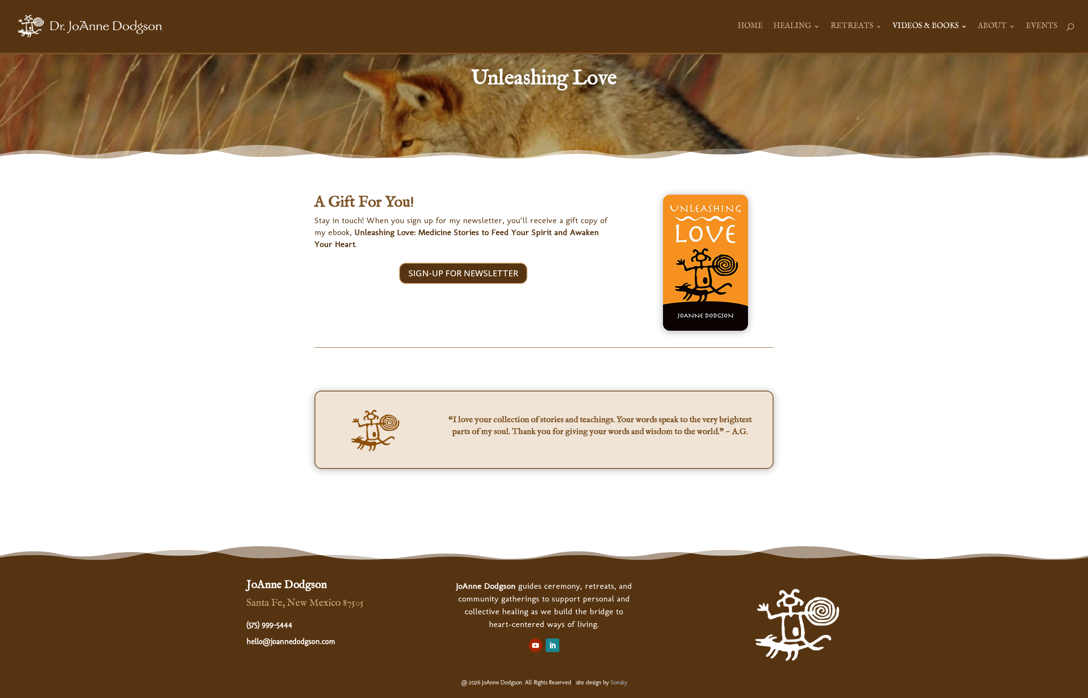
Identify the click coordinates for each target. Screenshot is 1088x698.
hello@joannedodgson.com (290, 641)
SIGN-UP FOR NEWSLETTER (463, 273)
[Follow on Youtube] (535, 645)
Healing (792, 27)
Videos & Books (925, 27)
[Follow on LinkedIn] (552, 645)
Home (750, 27)
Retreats (851, 27)
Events (1041, 27)
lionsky (619, 682)
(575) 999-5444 (269, 624)
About (992, 27)
